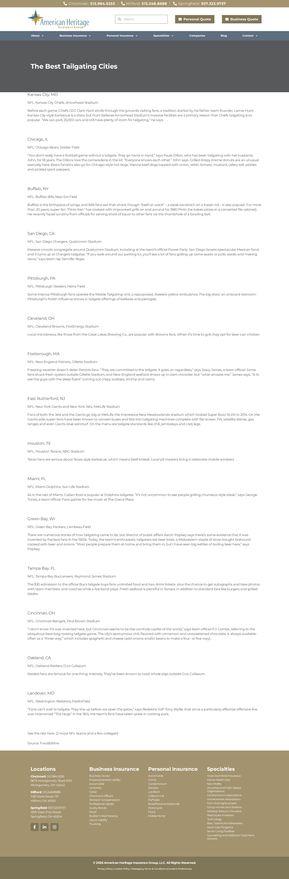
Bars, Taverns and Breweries (225, 823)
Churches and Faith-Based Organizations (224, 789)
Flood (93, 812)
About (35, 35)
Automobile (96, 783)
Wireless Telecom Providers (224, 811)
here (50, 733)
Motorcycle (155, 808)
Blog (224, 35)
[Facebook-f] (35, 827)
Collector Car (156, 795)
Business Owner (99, 775)
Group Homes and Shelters (224, 807)
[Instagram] (55, 827)
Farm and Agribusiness (221, 803)
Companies (197, 35)
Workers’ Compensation (104, 799)
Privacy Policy (105, 868)
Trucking (95, 824)
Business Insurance (73, 35)
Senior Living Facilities (220, 831)
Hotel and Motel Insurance (224, 775)
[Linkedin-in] (44, 827)
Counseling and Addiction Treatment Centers (230, 837)
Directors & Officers (101, 795)
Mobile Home (156, 816)
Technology (214, 819)
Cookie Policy (122, 868)
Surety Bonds (97, 808)
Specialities (161, 35)
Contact (248, 35)
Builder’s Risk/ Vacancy (103, 816)
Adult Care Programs (220, 827)
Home (152, 779)
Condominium (157, 783)
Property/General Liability (104, 779)
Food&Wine (49, 743)
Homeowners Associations (224, 799)
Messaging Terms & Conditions (148, 868)
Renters (153, 787)
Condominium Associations (224, 795)
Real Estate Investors (220, 815)
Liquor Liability (98, 820)
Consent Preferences (180, 868)
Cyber (93, 791)
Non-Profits (214, 783)
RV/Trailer (154, 799)
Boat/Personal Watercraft (164, 803)
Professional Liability (101, 803)
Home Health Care (218, 779)
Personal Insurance (120, 35)
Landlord (153, 791)
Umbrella (95, 787)
